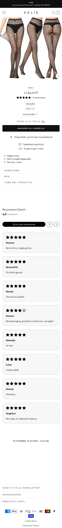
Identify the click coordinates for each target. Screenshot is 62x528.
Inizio (30, 87)
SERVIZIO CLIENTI (13, 501)
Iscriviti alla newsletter (21, 488)
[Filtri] (50, 224)
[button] (24, 97)
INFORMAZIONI (11, 494)
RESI (7, 176)
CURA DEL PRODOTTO (18, 182)
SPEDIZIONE (12, 170)
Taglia (30, 108)
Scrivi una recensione (24, 224)
